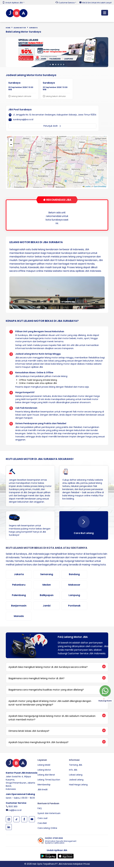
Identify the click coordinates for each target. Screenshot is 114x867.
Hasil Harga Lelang (78, 784)
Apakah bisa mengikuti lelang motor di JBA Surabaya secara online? (48, 667)
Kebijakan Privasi (81, 863)
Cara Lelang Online (47, 828)
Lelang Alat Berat (46, 774)
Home (8, 28)
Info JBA (73, 769)
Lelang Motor (20, 28)
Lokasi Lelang (75, 774)
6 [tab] (63, 64)
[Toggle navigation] (104, 13)
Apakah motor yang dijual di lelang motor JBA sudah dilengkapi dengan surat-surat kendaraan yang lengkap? (49, 702)
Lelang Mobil (44, 764)
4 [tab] (58, 64)
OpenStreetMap (100, 186)
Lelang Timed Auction (49, 779)
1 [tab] (50, 64)
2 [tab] (53, 64)
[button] (57, 161)
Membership (44, 784)
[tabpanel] (57, 52)
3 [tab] (55, 64)
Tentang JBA (75, 764)
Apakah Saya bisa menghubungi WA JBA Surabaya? (38, 742)
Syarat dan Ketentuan (49, 813)
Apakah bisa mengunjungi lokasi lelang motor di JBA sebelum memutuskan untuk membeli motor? (51, 717)
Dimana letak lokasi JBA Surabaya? (28, 731)
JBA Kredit (43, 789)
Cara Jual (42, 818)
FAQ (40, 808)
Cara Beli (42, 823)
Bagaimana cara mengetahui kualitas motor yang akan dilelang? (46, 689)
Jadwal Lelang (76, 779)
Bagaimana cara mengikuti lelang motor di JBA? (36, 678)
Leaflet (87, 186)
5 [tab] (61, 64)
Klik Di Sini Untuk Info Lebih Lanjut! (97, 3)
